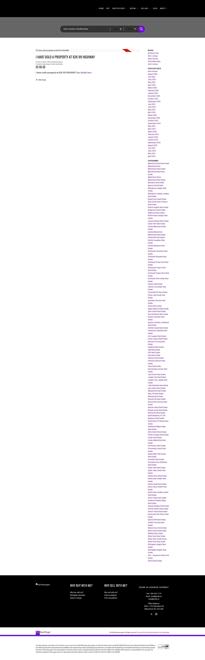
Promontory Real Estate (157, 446)
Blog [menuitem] (155, 8)
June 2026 (152, 79)
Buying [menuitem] (133, 8)
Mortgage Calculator (77, 595)
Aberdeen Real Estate (156, 183)
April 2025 (152, 112)
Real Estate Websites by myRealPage (158, 632)
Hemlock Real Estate (155, 358)
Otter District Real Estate (157, 432)
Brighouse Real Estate (156, 213)
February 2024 (153, 134)
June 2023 (152, 151)
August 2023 (152, 145)
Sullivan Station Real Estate (158, 509)
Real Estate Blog (154, 61)
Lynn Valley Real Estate (156, 388)
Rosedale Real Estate (156, 459)
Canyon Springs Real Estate (158, 221)
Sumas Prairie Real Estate (157, 512)
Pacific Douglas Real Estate (158, 435)
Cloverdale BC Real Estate (157, 292)
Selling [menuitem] (144, 8)
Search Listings (76, 598)
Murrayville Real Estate (156, 413)
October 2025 (153, 99)
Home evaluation (110, 595)
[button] (151, 614)
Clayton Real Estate (155, 284)
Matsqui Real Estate (155, 396)
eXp (107, 8)
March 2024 (152, 132)
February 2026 (153, 91)
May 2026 (151, 82)
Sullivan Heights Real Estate (158, 506)
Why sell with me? (111, 592)
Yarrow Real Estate (155, 561)
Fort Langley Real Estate (157, 336)
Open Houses (153, 59)
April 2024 (152, 129)
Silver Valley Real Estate (157, 498)
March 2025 (152, 115)
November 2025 (154, 96)
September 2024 (154, 123)
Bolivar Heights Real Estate (158, 207)
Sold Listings (153, 64)
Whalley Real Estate (155, 533)
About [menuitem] (162, 8)
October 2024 (153, 121)
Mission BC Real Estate (156, 399)
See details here (84, 72)
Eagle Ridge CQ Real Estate (158, 309)
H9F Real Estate (154, 353)
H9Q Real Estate (154, 355)
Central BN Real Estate (156, 237)
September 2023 (154, 143)
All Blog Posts (153, 53)
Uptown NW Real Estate (157, 520)
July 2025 (151, 104)
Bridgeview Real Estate (156, 210)
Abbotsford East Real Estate (158, 163)
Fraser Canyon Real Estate (158, 339)
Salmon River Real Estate (157, 476)
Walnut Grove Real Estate (157, 528)
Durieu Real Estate (155, 306)
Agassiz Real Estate (155, 185)
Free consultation (110, 598)
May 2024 (151, 126)
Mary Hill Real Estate (155, 394)
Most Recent (152, 71)
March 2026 (152, 88)
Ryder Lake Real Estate (156, 468)
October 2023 (153, 140)
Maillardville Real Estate (157, 391)
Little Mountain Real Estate (158, 385)
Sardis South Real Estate (157, 484)
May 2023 (151, 153)
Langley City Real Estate (157, 377)
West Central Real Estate (157, 531)
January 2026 (153, 93)
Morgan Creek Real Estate (157, 410)
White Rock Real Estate (156, 536)
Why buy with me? (76, 592)
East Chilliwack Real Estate (158, 314)
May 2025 (151, 110)
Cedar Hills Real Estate (156, 224)
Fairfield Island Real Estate (158, 328)
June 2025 (152, 107)
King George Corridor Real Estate (52, 64)
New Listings (153, 56)
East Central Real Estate (157, 311)
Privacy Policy (141, 632)
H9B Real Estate (154, 350)
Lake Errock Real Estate (157, 374)
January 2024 (153, 137)
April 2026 (152, 85)
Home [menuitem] (101, 8)
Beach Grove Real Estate (157, 199)
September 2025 (154, 101)
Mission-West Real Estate (158, 407)
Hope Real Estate (154, 366)
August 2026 (152, 74)
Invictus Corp (118, 8)
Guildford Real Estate (156, 347)
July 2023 (151, 148)
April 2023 (152, 156)
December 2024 (154, 118)
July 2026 (151, 77)
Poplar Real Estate (155, 438)
